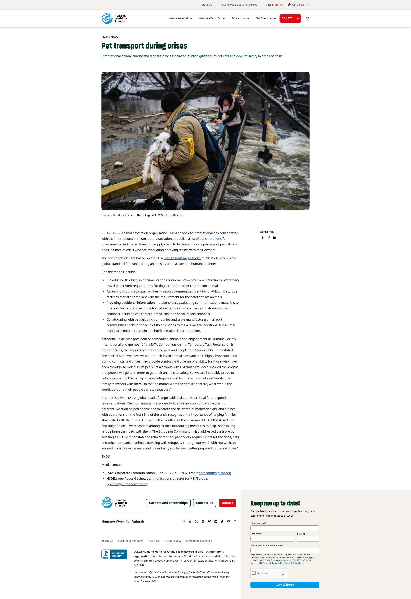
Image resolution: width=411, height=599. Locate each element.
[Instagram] (190, 520)
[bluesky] (209, 520)
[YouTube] (228, 520)
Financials (154, 541)
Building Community (130, 541)
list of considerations (206, 238)
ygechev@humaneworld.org (128, 484)
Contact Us (204, 503)
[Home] (114, 502)
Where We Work (179, 18)
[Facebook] (203, 520)
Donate (286, 18)
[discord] (235, 520)
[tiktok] (222, 520)
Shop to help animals (199, 541)
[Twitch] (183, 520)
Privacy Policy (173, 541)
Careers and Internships (168, 503)
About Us (206, 5)
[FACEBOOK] (269, 238)
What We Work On (210, 18)
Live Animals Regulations (182, 258)
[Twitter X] (196, 520)
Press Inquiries (274, 5)
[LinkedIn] (215, 520)
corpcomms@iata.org (215, 473)
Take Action (239, 18)
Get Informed (264, 18)
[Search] (305, 18)
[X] (263, 238)
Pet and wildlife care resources (238, 5)
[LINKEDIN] (274, 238)
